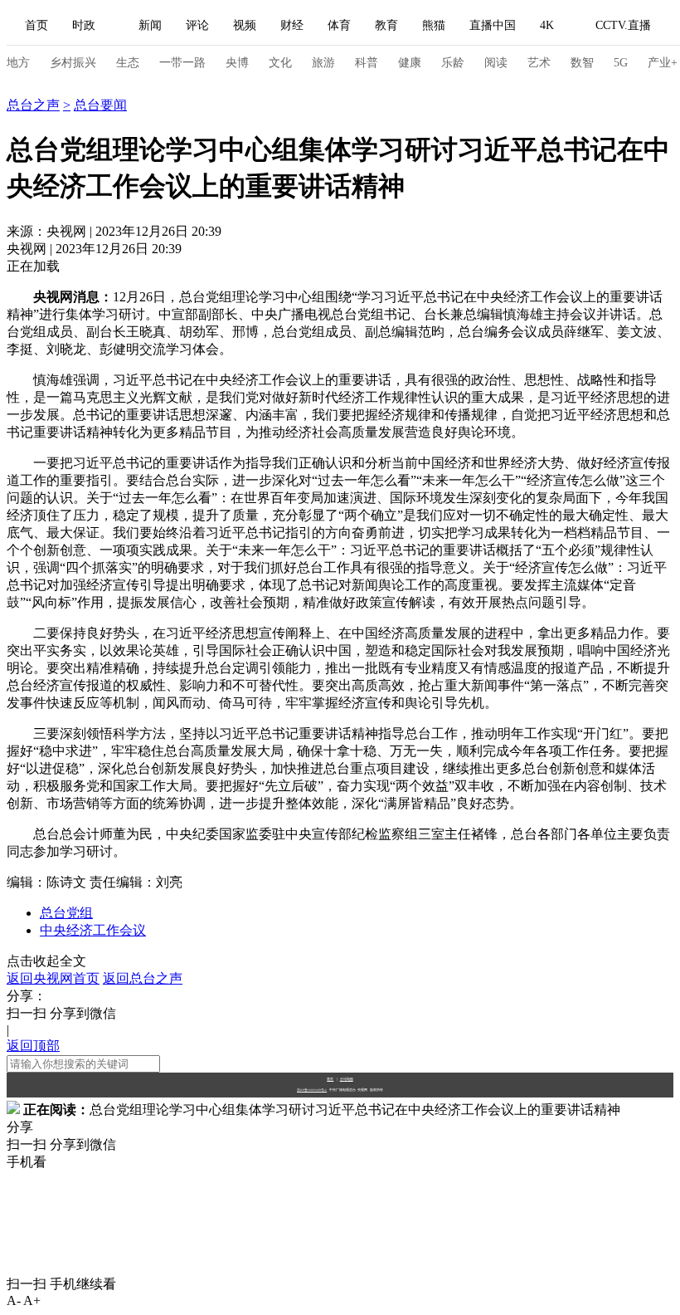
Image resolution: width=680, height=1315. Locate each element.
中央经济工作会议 (93, 930)
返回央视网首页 (53, 978)
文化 (280, 62)
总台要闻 (100, 105)
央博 (237, 62)
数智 (582, 62)
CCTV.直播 (623, 25)
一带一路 (182, 62)
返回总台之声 (142, 978)
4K (547, 25)
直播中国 (492, 25)
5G (621, 62)
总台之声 (33, 88)
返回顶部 (33, 1046)
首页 (36, 25)
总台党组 (66, 913)
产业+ (663, 62)
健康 (409, 62)
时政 (83, 25)
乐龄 (452, 62)
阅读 (496, 62)
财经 (292, 25)
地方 (18, 62)
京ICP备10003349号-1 (312, 1090)
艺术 (539, 62)
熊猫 (433, 25)
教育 (386, 25)
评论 (197, 25)
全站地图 (346, 1079)
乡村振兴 (73, 62)
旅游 (323, 62)
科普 (366, 62)
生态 (127, 62)
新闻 (150, 25)
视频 (244, 25)
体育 (339, 25)
